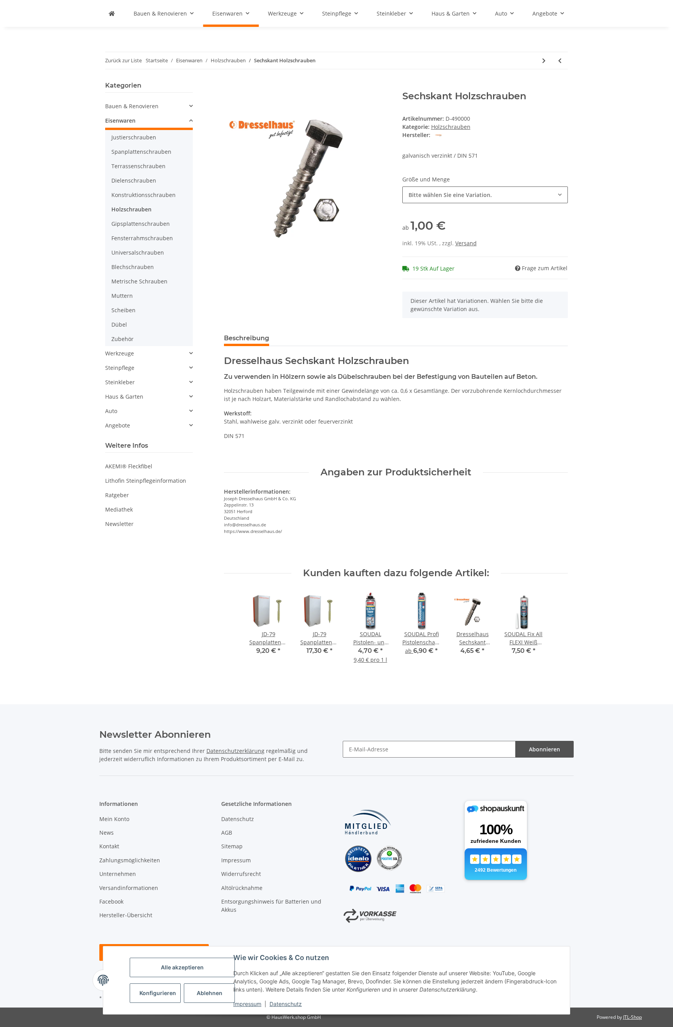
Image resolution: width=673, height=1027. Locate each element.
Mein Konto (114, 819)
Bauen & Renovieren (132, 106)
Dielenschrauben (133, 180)
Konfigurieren (157, 993)
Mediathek (119, 509)
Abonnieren (544, 749)
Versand (466, 243)
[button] (149, 106)
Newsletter (119, 524)
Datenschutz (286, 1004)
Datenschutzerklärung (235, 750)
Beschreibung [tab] (246, 338)
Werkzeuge (119, 353)
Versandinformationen (128, 888)
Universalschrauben (137, 252)
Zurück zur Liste (123, 60)
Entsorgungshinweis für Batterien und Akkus (271, 905)
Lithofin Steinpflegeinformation (145, 480)
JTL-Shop (632, 1017)
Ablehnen (209, 993)
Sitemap (232, 846)
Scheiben (123, 310)
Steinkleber (120, 382)
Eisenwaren (120, 120)
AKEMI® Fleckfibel (128, 466)
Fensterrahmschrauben (142, 238)
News (106, 832)
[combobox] (485, 194)
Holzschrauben (450, 126)
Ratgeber (117, 495)
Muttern (122, 295)
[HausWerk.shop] (111, 13)
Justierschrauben (133, 137)
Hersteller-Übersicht (125, 915)
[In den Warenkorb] (230, 86)
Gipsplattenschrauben (140, 223)
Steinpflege (119, 367)
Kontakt (109, 846)
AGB (226, 832)
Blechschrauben (132, 267)
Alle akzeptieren (182, 967)
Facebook (111, 901)
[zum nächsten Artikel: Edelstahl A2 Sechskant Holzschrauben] (544, 60)
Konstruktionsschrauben (143, 195)
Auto (111, 411)
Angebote (117, 425)
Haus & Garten (124, 396)
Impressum (247, 1004)
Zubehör (122, 339)
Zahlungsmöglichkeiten (129, 860)
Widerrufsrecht (241, 874)
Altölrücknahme (242, 888)
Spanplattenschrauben (141, 151)
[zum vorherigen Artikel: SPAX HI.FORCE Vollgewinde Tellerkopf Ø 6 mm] (560, 60)
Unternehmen (117, 874)
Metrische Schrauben (139, 281)
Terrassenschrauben (138, 166)
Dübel (119, 324)
